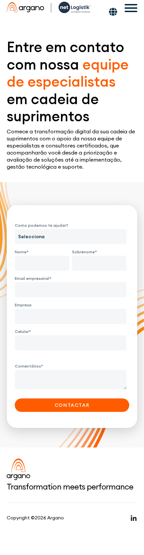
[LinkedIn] (133, 518)
